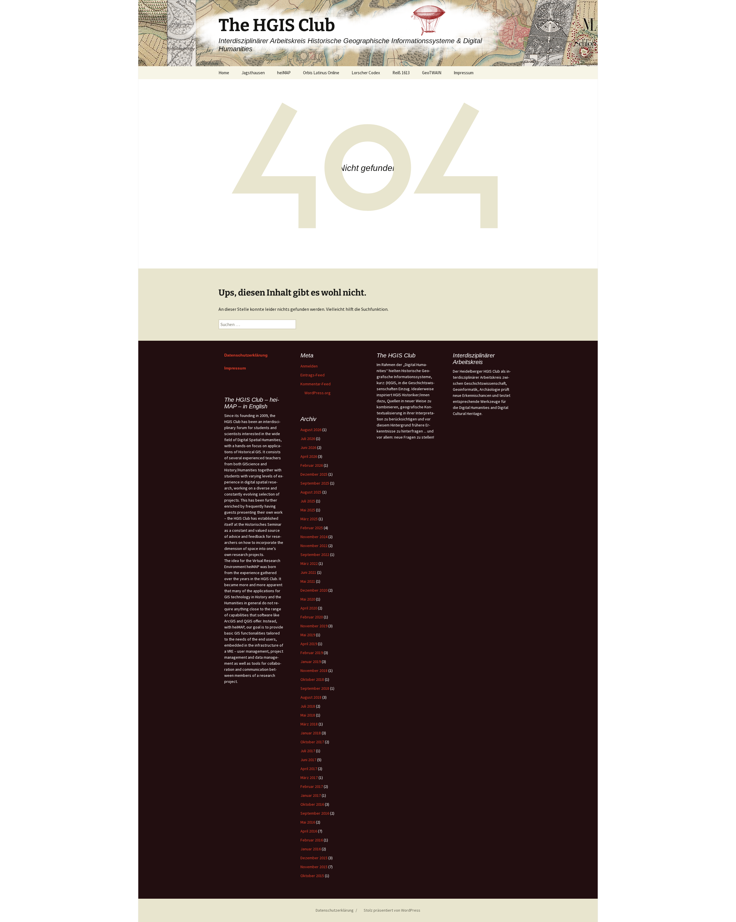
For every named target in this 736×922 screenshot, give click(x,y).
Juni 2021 (308, 572)
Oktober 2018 (312, 679)
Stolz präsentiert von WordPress (391, 910)
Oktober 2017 (312, 741)
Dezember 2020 (313, 590)
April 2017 (308, 768)
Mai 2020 (307, 599)
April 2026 (308, 456)
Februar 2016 (311, 840)
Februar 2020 (311, 617)
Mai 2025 (307, 510)
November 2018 (313, 670)
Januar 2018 (310, 733)
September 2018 (314, 688)
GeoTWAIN (431, 72)
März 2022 (309, 563)
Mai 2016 (307, 822)
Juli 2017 (307, 750)
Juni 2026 (308, 447)
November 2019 (313, 625)
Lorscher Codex (366, 72)
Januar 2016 (310, 848)
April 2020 (308, 608)
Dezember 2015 (313, 857)
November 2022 (313, 545)
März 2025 (309, 518)
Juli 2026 (307, 438)
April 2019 (308, 643)
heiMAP (284, 72)
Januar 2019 (310, 661)
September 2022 (314, 554)
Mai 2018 (307, 715)
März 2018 (309, 724)
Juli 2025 (307, 501)
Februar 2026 (311, 465)
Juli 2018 (307, 706)
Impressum (464, 72)
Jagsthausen (253, 72)
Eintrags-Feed (312, 375)
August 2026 (310, 429)
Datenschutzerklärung (246, 355)
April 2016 (308, 831)
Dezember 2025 (313, 474)
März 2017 (309, 777)
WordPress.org (317, 392)
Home (223, 72)
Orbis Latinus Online (321, 72)
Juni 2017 (308, 759)
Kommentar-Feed (315, 383)
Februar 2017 (311, 786)
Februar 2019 (311, 652)
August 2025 (310, 492)
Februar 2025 (311, 527)
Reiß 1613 (401, 72)
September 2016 (314, 813)
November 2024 (313, 536)
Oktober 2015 (312, 875)
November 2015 (313, 866)
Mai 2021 (307, 581)
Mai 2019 (307, 634)
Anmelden (309, 366)
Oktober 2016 (312, 804)
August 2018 (310, 697)
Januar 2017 (310, 795)
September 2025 (314, 483)
